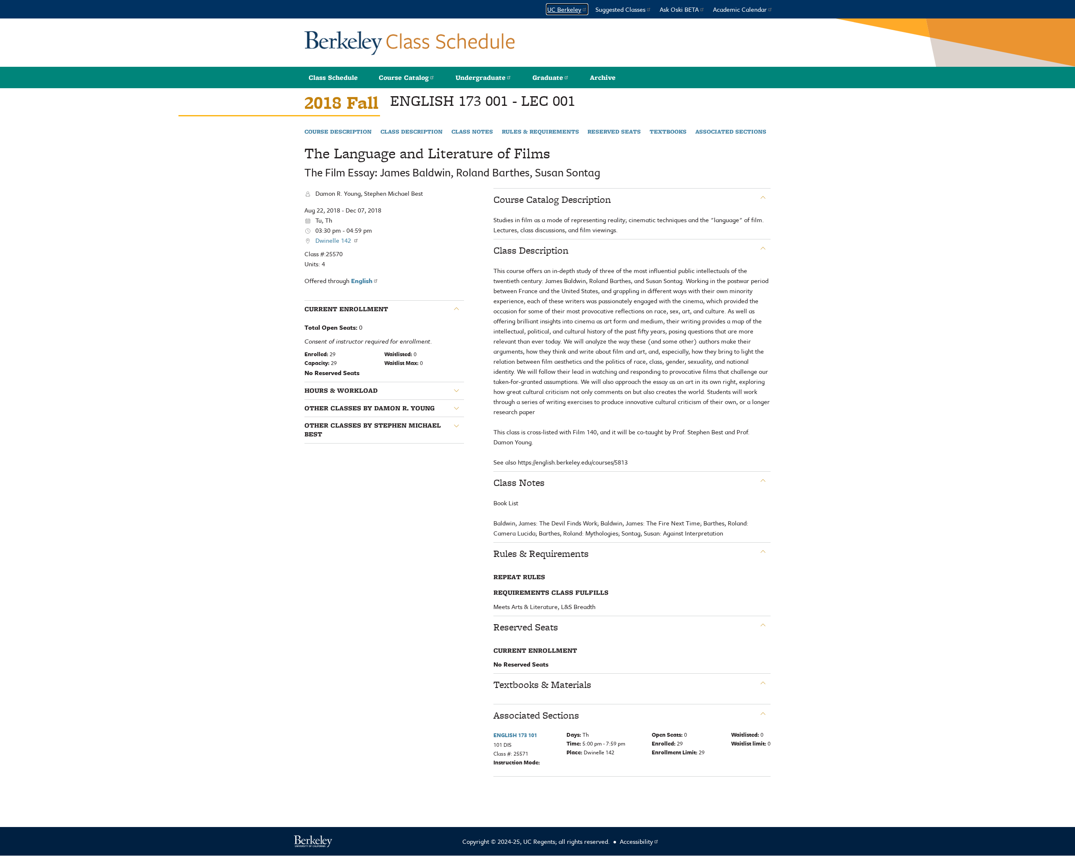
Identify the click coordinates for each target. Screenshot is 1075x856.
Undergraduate (481, 77)
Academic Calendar (740, 9)
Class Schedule (333, 77)
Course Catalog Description (552, 199)
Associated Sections (730, 132)
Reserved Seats (614, 132)
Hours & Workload (341, 390)
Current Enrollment (346, 309)
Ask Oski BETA (679, 9)
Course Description (338, 132)
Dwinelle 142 (334, 240)
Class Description (411, 132)
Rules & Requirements (540, 132)
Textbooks (668, 132)
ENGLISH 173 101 (515, 735)
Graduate (547, 77)
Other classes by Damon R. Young (369, 408)
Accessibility (636, 841)
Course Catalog (404, 77)
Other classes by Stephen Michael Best (372, 430)
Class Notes (472, 132)
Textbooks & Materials (542, 685)
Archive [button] (603, 77)
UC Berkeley (564, 9)
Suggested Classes (620, 9)
